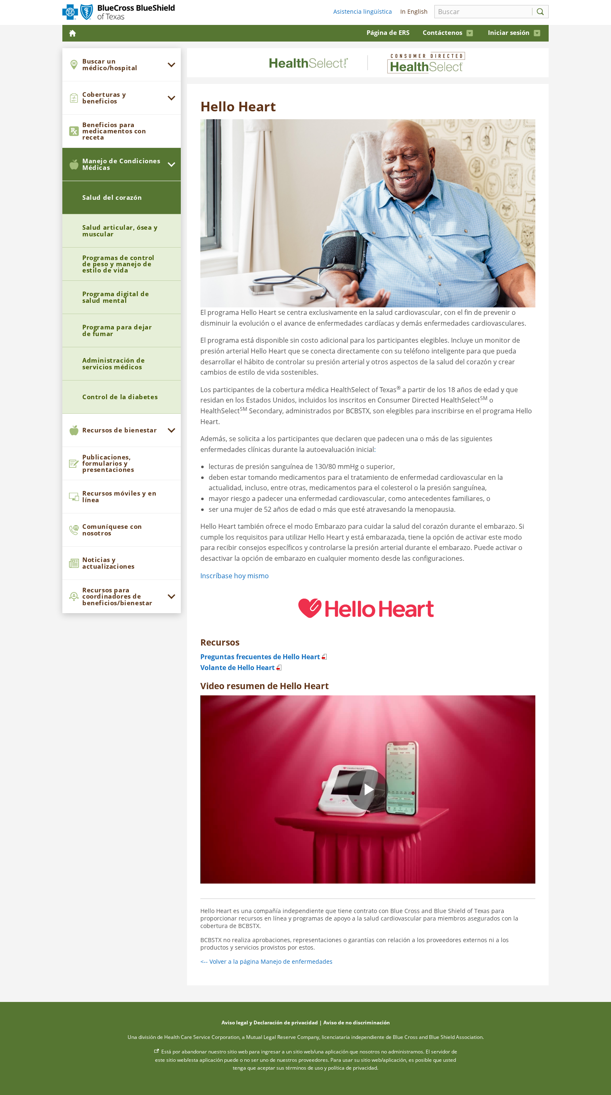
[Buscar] (538, 11)
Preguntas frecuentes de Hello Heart (260, 656)
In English (413, 11)
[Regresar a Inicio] (73, 33)
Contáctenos (442, 32)
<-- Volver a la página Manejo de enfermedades (266, 961)
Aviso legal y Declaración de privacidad (270, 1022)
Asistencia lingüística (362, 11)
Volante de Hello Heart (237, 667)
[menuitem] (121, 64)
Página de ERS (388, 32)
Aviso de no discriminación (356, 1022)
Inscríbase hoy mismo (234, 575)
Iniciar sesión (509, 32)
